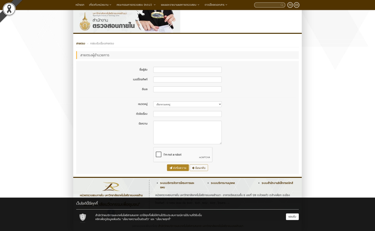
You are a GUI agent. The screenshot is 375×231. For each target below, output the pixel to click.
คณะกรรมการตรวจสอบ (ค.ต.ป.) (135, 5)
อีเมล (144, 89)
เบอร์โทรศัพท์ (140, 79)
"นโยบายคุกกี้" (163, 219)
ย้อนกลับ (200, 168)
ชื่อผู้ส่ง (143, 70)
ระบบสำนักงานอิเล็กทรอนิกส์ (277, 183)
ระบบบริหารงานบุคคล (223, 183)
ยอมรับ (292, 217)
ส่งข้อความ (179, 168)
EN (296, 5)
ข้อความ (143, 124)
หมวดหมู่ (142, 104)
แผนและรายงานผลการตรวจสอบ (178, 5)
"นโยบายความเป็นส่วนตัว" (136, 219)
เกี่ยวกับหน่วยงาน (98, 5)
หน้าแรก (80, 5)
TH (290, 5)
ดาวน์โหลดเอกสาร (214, 5)
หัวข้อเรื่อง (141, 114)
